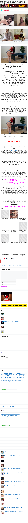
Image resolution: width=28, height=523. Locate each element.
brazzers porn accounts (11, 374)
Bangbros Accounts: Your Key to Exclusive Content (8, 416)
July (6, 377)
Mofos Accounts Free (13, 150)
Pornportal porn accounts (18, 380)
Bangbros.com (4, 260)
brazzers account (23, 373)
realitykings (12, 381)
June (7, 377)
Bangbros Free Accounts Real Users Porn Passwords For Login (10, 414)
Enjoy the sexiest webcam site (17, 26)
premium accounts (5, 381)
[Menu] (26, 9)
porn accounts (16, 260)
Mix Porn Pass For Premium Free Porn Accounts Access (9, 415)
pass (19, 377)
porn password (20, 260)
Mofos (15, 89)
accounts (6, 373)
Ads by (26, 13)
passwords (3, 378)
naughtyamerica (11, 260)
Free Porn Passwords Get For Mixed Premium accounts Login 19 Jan (15, 180)
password (22, 377)
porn (7, 379)
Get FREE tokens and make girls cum (4, 26)
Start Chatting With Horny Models (4, 41)
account (2, 373)
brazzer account (15, 373)
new (18, 377)
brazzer (13, 373)
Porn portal (2, 380)
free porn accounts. (13, 375)
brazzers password (7, 374)
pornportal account (5, 380)
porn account (11, 90)
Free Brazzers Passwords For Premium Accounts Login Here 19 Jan (15, 206)
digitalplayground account (22, 374)
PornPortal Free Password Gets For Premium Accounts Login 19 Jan (15, 183)
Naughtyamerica (14, 377)
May (8, 377)
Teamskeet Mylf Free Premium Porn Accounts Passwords (9, 419)
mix (9, 377)
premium (23, 380)
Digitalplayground (17, 374)
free (8, 375)
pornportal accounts (9, 380)
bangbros (10, 373)
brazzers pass (3, 374)
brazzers (18, 373)
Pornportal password (14, 380)
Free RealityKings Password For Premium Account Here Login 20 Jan (12, 265)
